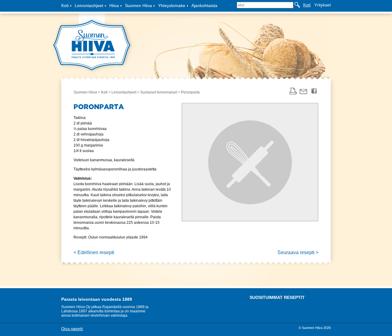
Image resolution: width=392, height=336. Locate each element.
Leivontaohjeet (89, 5)
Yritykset (322, 4)
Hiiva (114, 5)
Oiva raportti (72, 328)
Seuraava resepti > (297, 252)
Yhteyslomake (171, 5)
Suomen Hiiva (138, 5)
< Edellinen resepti (94, 252)
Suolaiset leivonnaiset (158, 92)
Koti (65, 5)
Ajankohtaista (204, 5)
